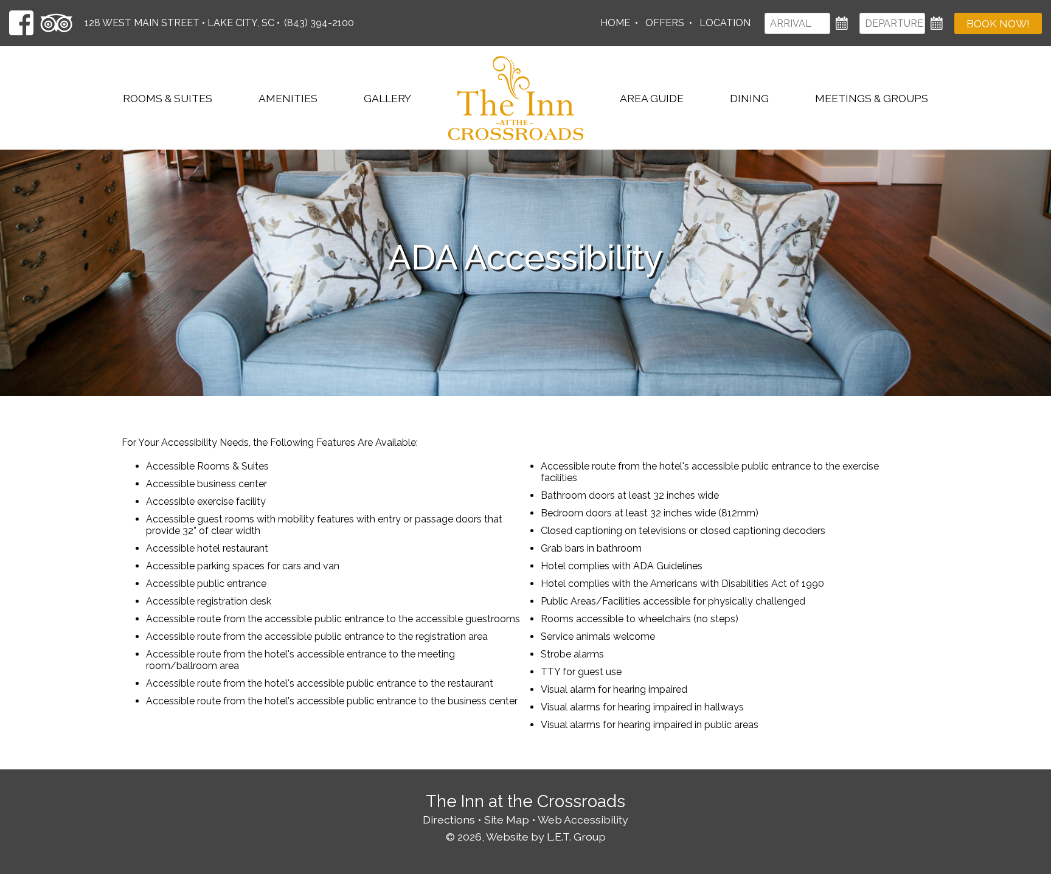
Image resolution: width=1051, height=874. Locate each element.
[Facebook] (21, 23)
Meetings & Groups (871, 98)
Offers (664, 23)
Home (615, 23)
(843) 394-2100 (319, 23)
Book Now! (998, 23)
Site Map (506, 819)
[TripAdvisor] (56, 23)
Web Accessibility (583, 819)
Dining (749, 98)
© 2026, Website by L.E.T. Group (526, 836)
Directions (449, 819)
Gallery (387, 98)
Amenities (287, 98)
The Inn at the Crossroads (515, 98)
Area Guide (652, 98)
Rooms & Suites (167, 98)
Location (725, 23)
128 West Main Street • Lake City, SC (179, 23)
